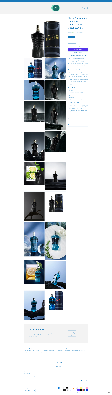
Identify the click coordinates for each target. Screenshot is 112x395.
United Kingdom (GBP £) (29, 390)
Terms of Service (27, 371)
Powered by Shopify (85, 392)
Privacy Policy (26, 367)
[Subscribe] (43, 380)
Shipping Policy (27, 373)
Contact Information (28, 365)
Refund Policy (26, 369)
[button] (82, 8)
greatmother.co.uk (79, 392)
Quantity (69, 39)
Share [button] (70, 128)
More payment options (78, 52)
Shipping (73, 32)
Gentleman (71, 36)
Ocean (78, 36)
